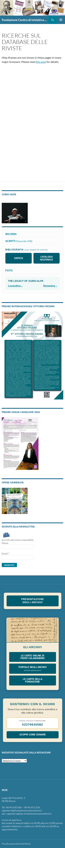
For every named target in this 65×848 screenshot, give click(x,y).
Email (5, 553)
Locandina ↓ (15, 285)
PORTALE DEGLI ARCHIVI (33, 668)
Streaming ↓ (50, 285)
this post (41, 61)
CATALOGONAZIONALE (46, 258)
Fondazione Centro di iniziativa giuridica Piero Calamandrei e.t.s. (25, 20)
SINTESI (18, 258)
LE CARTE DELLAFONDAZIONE (32, 680)
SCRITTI (18, 241)
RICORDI (10, 234)
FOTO (9, 270)
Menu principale (61, 20)
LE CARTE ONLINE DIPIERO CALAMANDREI (32, 657)
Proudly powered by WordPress (16, 843)
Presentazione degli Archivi (32, 601)
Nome (5, 543)
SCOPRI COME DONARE (32, 734)
